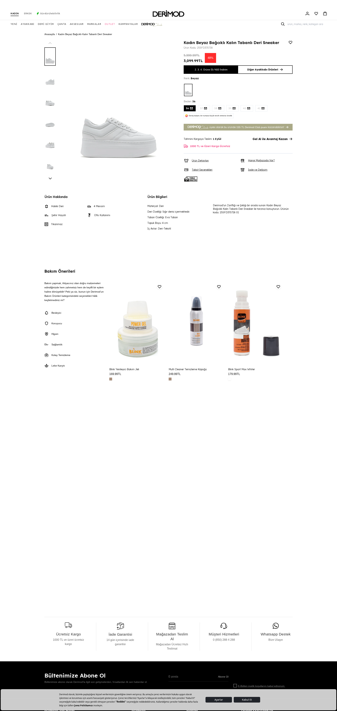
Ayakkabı (27, 24)
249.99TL (175, 373)
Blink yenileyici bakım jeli (124, 369)
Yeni (14, 24)
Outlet (110, 24)
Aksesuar (77, 24)
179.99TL (234, 373)
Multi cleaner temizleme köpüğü (188, 369)
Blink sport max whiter (241, 369)
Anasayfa (49, 34)
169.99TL (115, 373)
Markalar (94, 24)
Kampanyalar (128, 24)
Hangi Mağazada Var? (261, 160)
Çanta (61, 24)
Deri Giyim (46, 24)
